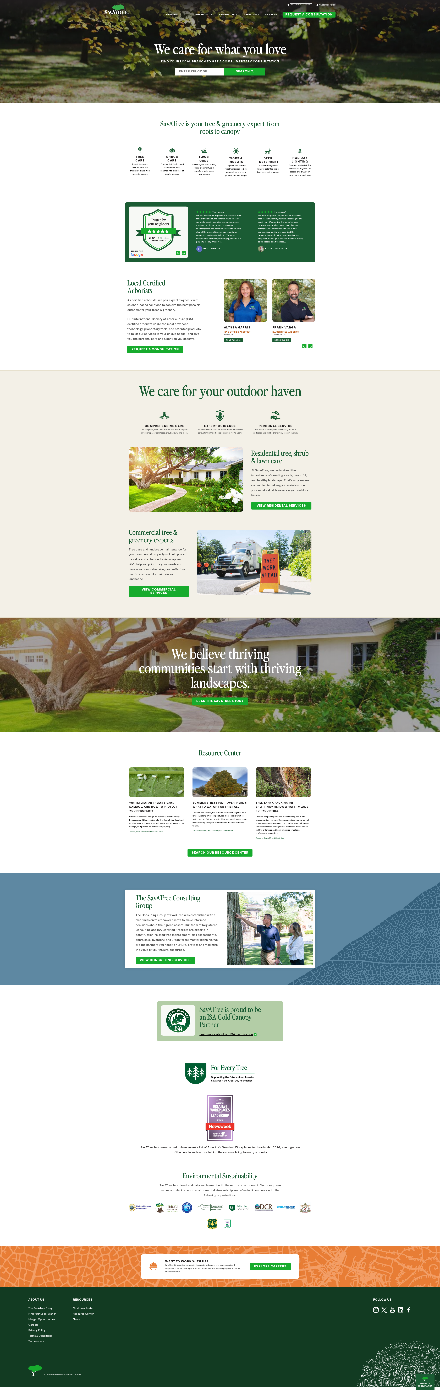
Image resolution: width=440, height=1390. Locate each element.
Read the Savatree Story (220, 701)
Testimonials (36, 1341)
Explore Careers (270, 1266)
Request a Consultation (309, 14)
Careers (271, 14)
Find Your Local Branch (42, 1314)
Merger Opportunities (41, 1319)
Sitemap (78, 1374)
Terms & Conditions (40, 1336)
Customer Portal (327, 5)
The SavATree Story (40, 1308)
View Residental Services (281, 505)
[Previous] (178, 253)
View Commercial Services (159, 591)
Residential (174, 14)
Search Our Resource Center (220, 852)
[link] (236, 164)
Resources (227, 14)
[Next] (184, 253)
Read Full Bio (233, 340)
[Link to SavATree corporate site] (116, 10)
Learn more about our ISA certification (226, 1034)
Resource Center (83, 1314)
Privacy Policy (36, 1330)
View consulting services (165, 960)
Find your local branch (301, 5)
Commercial (201, 14)
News (76, 1319)
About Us (250, 14)
